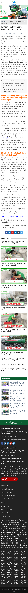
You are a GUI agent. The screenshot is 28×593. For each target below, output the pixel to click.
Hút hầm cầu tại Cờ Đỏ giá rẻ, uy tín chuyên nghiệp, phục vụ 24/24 (17, 405)
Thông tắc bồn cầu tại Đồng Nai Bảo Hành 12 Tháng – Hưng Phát (12, 242)
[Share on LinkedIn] (15, 232)
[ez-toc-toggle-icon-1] (24, 81)
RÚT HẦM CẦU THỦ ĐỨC (16, 553)
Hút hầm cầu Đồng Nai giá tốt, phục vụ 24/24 (13, 369)
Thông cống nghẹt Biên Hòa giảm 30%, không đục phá (13, 330)
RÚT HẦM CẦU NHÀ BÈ (23, 559)
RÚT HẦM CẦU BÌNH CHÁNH (23, 576)
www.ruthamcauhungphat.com (16, 439)
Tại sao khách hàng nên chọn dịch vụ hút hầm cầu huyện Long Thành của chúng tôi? (14, 85)
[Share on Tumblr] (18, 232)
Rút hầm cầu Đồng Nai (19, 33)
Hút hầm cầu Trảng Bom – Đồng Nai (12, 364)
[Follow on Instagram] (5, 443)
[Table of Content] (25, 81)
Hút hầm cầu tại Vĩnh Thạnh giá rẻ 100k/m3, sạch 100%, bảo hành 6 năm (17, 384)
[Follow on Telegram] (13, 443)
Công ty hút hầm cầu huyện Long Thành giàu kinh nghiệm (13, 90)
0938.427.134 (12, 437)
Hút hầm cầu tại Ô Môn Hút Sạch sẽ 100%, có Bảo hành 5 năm (18, 411)
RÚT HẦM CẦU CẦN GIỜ (23, 582)
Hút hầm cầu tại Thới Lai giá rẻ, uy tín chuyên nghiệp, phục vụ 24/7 (17, 391)
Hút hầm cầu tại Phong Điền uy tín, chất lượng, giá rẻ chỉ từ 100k (17, 398)
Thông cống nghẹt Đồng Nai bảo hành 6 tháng (14, 308)
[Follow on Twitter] (8, 443)
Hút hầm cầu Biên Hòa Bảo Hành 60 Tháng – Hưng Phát (12, 353)
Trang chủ (4, 21)
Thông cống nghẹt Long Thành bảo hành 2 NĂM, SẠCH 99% (14, 286)
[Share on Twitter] (9, 232)
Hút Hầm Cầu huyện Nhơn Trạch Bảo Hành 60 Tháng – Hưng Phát (12, 359)
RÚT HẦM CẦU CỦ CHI (23, 570)
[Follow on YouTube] (10, 443)
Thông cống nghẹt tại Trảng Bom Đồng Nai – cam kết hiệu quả (13, 264)
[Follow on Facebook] (2, 443)
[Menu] (2, 2)
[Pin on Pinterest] (12, 232)
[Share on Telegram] (21, 232)
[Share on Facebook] (6, 232)
